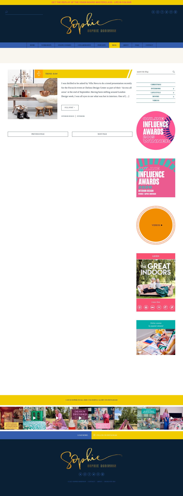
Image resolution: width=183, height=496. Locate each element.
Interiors (81, 116)
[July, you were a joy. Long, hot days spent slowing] (125, 418)
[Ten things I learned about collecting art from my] (11, 418)
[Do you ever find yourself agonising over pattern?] (34, 418)
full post (69, 108)
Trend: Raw (51, 74)
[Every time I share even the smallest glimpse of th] (148, 418)
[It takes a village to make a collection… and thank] (171, 418)
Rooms (156, 96)
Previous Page (37, 134)
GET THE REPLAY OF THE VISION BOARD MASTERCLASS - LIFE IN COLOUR (91, 2)
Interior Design (67, 116)
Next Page (102, 134)
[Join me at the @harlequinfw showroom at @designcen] (80, 418)
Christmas (156, 85)
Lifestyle (156, 93)
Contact (91, 481)
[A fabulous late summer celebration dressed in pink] (57, 418)
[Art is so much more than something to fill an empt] (103, 418)
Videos (156, 100)
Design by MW (109, 481)
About (99, 481)
